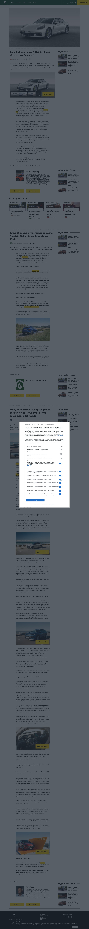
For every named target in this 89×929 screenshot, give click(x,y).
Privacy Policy (52, 504)
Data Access (44, 504)
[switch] (60, 449)
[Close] (67, 424)
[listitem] (44, 446)
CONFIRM (35, 500)
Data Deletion (37, 504)
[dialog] (44, 464)
